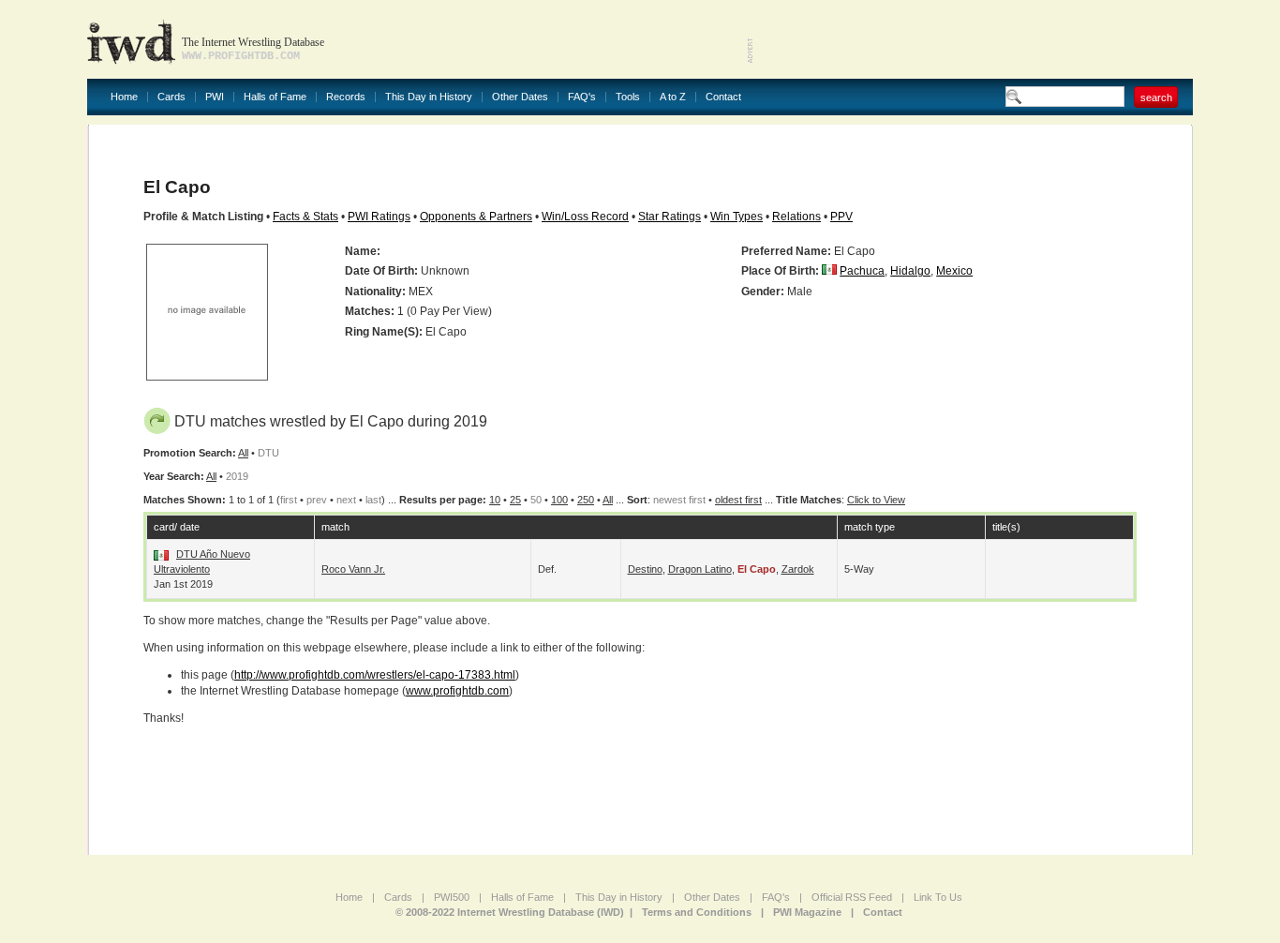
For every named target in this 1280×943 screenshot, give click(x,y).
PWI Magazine (807, 912)
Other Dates (520, 97)
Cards (171, 97)
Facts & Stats (305, 216)
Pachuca (862, 270)
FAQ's (582, 97)
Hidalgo (910, 270)
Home (124, 97)
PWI (214, 97)
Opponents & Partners (476, 216)
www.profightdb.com (457, 690)
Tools (628, 97)
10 (494, 499)
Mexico (954, 270)
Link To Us (938, 897)
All (243, 452)
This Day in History (428, 97)
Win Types (736, 216)
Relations (796, 216)
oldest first (738, 499)
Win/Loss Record (585, 216)
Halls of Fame (275, 97)
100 (559, 499)
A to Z (673, 97)
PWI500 (451, 897)
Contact (723, 97)
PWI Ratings (379, 216)
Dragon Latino (700, 569)
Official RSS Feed (851, 897)
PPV (841, 216)
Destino (645, 569)
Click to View (876, 499)
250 (585, 499)
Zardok (797, 569)
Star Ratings (669, 216)
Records (345, 97)
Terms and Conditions (697, 912)
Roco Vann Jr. (353, 569)
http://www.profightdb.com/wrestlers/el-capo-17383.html (374, 674)
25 (515, 499)
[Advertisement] (973, 37)
